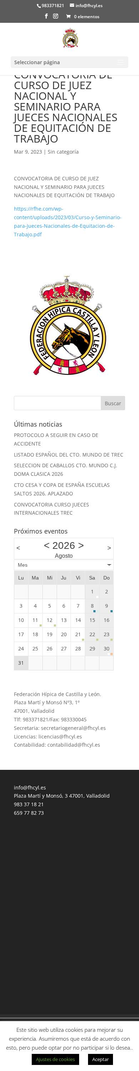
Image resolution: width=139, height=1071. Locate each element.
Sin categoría (63, 151)
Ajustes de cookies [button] (55, 1059)
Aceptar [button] (100, 1059)
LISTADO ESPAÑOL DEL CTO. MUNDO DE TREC (68, 454)
